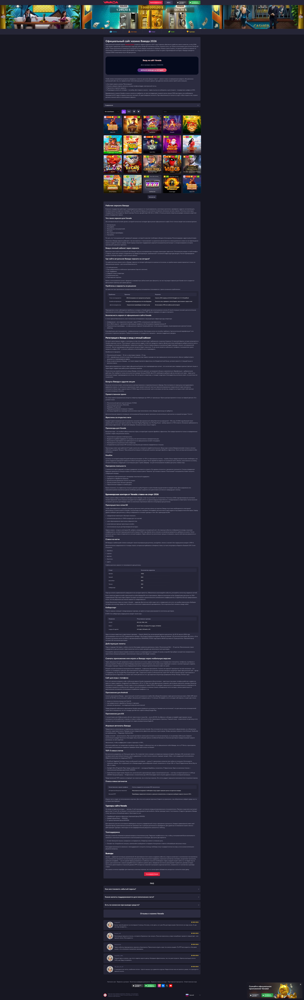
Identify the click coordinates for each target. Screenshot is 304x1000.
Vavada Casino (129, 44)
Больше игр (152, 197)
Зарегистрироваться (156, 2)
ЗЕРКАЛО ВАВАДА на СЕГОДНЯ (152, 70)
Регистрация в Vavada (152, 874)
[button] (2, 17)
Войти (168, 2)
